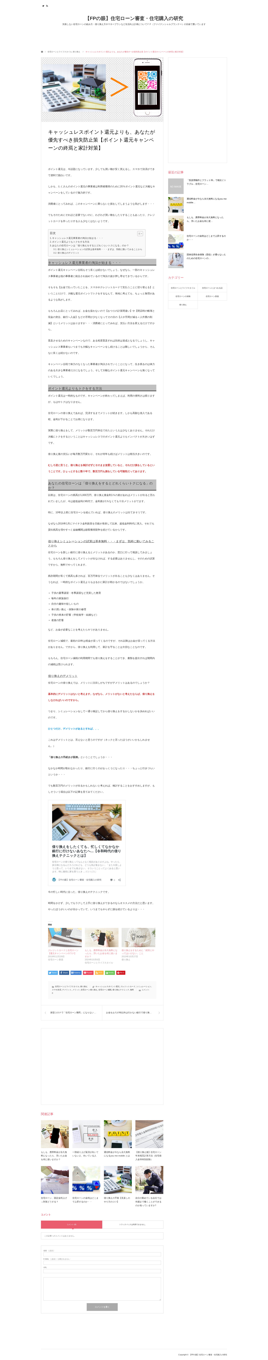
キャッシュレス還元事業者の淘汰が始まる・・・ (77, 238)
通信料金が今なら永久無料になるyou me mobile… (207, 201)
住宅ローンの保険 (183, 296)
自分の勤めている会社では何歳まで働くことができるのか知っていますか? (148, 1202)
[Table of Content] (140, 233)
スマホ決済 (56, 990)
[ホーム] (42, 51)
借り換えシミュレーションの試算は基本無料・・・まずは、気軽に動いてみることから (100, 249)
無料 (132, 990)
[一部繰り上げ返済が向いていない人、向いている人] (86, 1134)
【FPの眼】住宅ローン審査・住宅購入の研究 (134, 18)
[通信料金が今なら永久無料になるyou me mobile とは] (118, 1134)
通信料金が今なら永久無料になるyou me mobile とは (117, 1154)
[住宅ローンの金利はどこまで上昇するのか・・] (86, 1180)
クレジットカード (128, 986)
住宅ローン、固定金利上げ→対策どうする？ (54, 1200)
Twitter (43, 5)
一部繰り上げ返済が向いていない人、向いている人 (85, 1154)
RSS (47, 5)
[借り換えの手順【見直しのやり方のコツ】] (118, 1180)
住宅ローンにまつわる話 (212, 288)
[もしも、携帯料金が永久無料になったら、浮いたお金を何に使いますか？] (101, 937)
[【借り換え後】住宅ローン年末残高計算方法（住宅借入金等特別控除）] (149, 1134)
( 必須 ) (48, 1251)
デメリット (66, 990)
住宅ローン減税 (105, 990)
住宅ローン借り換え (89, 990)
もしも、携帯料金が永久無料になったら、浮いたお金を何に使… (205, 219)
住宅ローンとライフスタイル (60, 52)
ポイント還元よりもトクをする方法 (70, 241)
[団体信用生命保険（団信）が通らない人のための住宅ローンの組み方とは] (176, 260)
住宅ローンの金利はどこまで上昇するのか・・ (85, 1200)
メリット (76, 990)
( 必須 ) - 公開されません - (57, 1259)
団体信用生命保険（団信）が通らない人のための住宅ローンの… (206, 256)
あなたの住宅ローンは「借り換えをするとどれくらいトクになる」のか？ (90, 245)
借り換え (76, 52)
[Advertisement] (102, 1066)
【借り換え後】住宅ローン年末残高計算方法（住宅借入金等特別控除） (148, 1156)
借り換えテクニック (120, 990)
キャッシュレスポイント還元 (107, 986)
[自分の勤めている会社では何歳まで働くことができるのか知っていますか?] (149, 1180)
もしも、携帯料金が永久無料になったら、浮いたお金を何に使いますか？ (101, 953)
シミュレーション (143, 986)
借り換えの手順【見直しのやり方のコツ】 (117, 1200)
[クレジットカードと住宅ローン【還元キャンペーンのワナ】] (65, 937)
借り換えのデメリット (68, 253)
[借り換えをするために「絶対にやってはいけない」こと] (138, 937)
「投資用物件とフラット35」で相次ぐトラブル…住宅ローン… (206, 182)
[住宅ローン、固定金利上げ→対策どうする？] (55, 1180)
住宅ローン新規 (212, 296)
